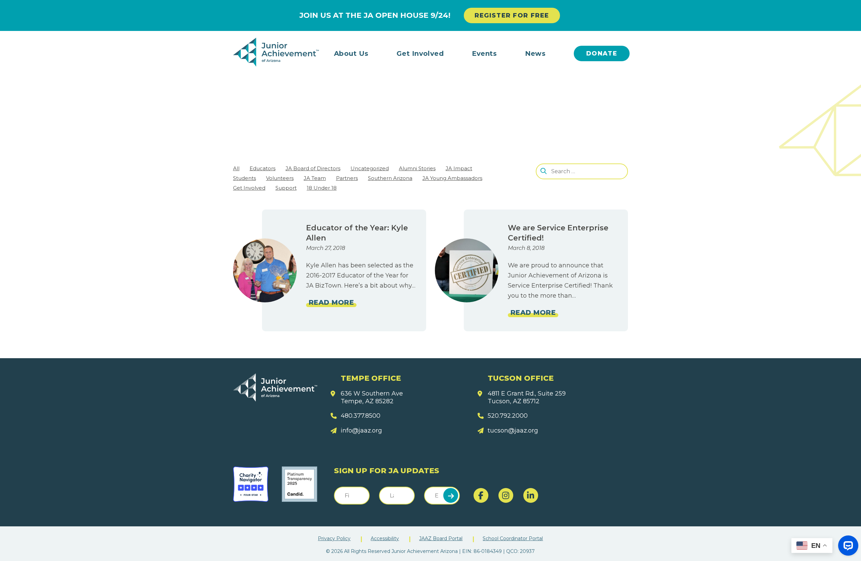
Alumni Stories (417, 168)
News (535, 53)
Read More (331, 302)
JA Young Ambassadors (452, 178)
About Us (351, 53)
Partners (347, 178)
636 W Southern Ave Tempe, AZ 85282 (372, 397)
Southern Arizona (390, 178)
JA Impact (459, 168)
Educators (262, 168)
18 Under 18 (322, 188)
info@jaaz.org (361, 430)
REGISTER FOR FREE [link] (512, 15)
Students (244, 178)
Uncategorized (369, 168)
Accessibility (385, 538)
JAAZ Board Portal (440, 538)
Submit (450, 495)
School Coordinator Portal (513, 538)
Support (286, 188)
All (236, 168)
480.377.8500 (360, 415)
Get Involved (420, 53)
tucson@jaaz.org (513, 430)
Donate (601, 53)
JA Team (315, 178)
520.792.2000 (508, 415)
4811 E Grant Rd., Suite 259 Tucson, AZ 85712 (527, 397)
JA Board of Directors (313, 168)
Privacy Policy (334, 538)
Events (484, 53)
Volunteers (280, 178)
